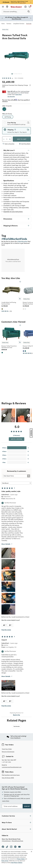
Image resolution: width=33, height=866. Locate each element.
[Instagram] (11, 846)
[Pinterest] (15, 846)
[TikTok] (7, 846)
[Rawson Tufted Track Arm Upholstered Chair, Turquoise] (2, 352)
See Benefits (11, 96)
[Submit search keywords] (28, 11)
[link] (29, 6)
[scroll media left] (4, 415)
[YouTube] (19, 846)
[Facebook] (3, 846)
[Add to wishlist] (20, 281)
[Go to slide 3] (15, 73)
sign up (27, 806)
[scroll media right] (28, 415)
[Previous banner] (2, 2)
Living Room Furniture (18, 23)
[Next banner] (31, 2)
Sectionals (28, 23)
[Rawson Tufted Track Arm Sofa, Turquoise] (25, 351)
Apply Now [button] (18, 94)
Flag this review (6, 630)
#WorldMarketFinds (17, 841)
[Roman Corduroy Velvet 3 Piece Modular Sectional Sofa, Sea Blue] (25, 309)
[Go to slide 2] (13, 73)
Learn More (18, 2)
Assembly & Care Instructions (13, 211)
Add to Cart (21, 139)
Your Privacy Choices (16, 862)
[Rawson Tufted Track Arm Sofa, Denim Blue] (23, 351)
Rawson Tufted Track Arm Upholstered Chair (9, 346)
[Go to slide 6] (19, 73)
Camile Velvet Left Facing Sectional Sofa (8, 303)
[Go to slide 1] (12, 73)
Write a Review (16, 439)
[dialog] (16, 858)
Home (3, 23)
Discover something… (10, 11)
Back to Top (16, 715)
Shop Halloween (18, 19)
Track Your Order (7, 749)
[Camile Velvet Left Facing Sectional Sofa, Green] (2, 309)
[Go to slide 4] (16, 73)
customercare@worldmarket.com (11, 767)
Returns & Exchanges (8, 751)
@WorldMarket (6, 841)
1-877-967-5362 (6, 762)
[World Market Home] (16, 7)
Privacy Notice (21, 859)
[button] (8, 553)
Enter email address (11, 806)
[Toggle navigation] (2, 6)
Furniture (9, 23)
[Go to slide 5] (18, 73)
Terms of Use (4, 860)
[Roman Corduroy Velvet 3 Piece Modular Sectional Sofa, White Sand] (23, 309)
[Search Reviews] (28, 475)
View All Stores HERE (8, 778)
